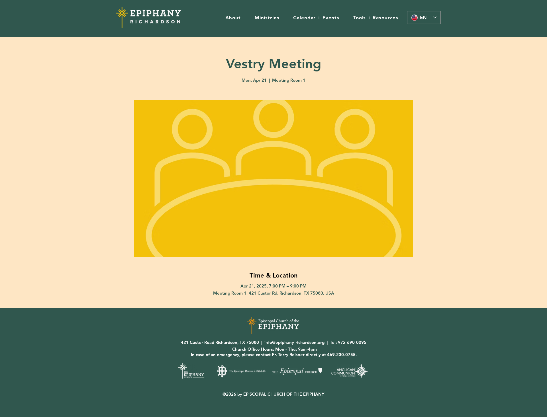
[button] (232, 17)
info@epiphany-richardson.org (294, 342)
